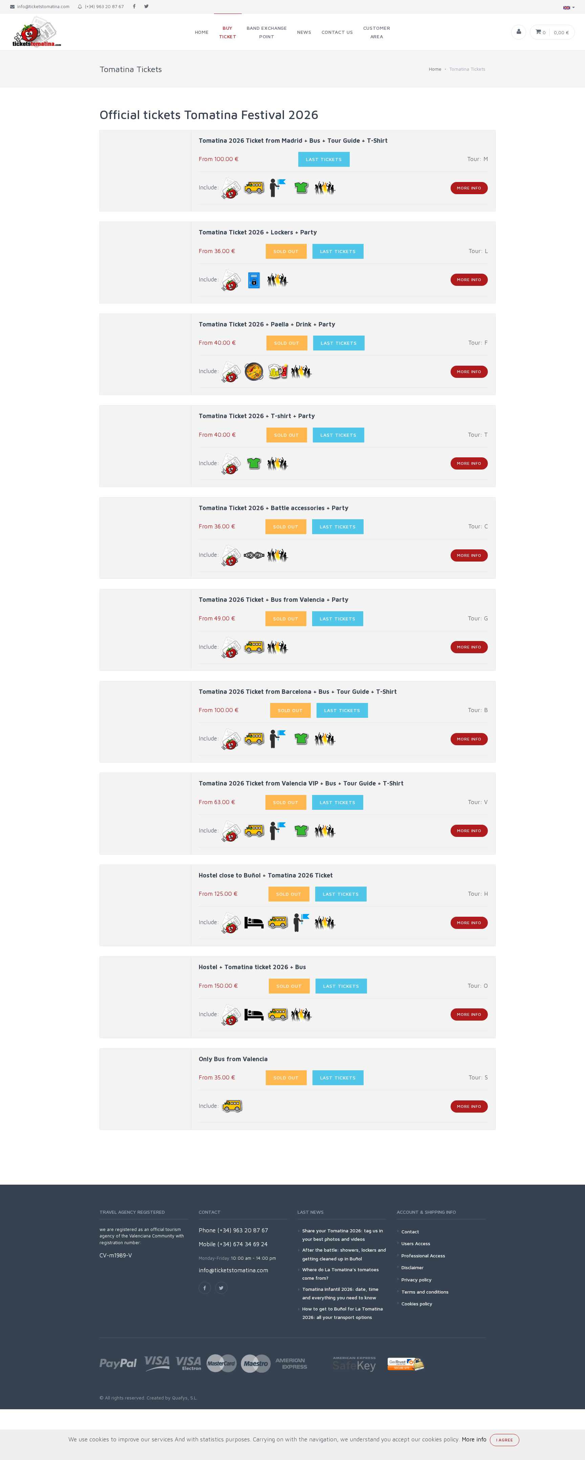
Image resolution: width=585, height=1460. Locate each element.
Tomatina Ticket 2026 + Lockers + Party (258, 232)
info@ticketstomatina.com (233, 1270)
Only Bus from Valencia (233, 1059)
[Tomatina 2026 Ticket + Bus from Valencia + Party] (145, 630)
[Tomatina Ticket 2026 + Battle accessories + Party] (145, 538)
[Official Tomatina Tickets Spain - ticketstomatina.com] (31, 32)
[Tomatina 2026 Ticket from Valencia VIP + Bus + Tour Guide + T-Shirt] (145, 813)
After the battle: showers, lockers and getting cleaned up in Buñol (344, 1254)
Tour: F (478, 342)
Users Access (416, 1243)
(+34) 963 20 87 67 (103, 6)
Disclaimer (413, 1267)
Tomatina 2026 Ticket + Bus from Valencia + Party (273, 599)
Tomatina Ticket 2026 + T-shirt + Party (257, 415)
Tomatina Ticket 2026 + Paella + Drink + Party (267, 324)
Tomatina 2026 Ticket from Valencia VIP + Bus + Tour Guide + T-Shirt (301, 783)
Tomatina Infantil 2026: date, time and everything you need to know (340, 1293)
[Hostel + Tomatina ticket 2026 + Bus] (145, 997)
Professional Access (423, 1255)
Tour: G (478, 618)
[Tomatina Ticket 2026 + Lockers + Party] (145, 262)
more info (469, 187)
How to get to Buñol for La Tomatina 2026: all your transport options (342, 1313)
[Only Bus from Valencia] (145, 1089)
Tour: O (478, 985)
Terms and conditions (425, 1292)
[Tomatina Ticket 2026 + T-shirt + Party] (145, 446)
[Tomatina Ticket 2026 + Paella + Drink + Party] (145, 354)
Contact (410, 1231)
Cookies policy (417, 1303)
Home (435, 69)
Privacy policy (417, 1279)
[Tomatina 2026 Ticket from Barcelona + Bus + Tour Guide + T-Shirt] (145, 721)
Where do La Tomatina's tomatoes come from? (340, 1274)
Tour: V (478, 802)
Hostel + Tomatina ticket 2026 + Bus (252, 967)
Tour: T (478, 434)
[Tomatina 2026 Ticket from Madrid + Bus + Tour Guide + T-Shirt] (145, 170)
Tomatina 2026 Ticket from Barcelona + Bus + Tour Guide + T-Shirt (298, 691)
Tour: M (477, 159)
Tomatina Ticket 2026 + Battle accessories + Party (273, 507)
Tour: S (478, 1077)
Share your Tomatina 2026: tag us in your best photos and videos (342, 1235)
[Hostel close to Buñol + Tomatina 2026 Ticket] (145, 905)
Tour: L (478, 251)
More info (474, 1439)
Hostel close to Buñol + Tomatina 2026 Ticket (266, 875)
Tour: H (478, 893)
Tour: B (478, 710)
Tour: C (478, 526)
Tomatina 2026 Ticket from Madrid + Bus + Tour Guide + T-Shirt (293, 140)
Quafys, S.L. (184, 1397)
